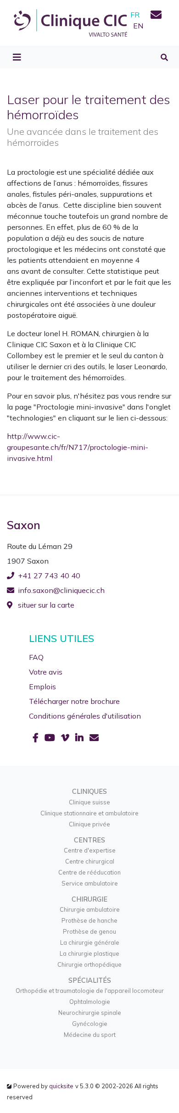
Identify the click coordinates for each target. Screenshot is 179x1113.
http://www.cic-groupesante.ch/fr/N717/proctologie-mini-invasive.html (77, 447)
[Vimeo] (66, 737)
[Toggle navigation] (17, 57)
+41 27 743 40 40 (49, 575)
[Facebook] (37, 737)
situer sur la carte (45, 604)
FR (135, 14)
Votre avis (45, 671)
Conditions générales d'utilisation (85, 715)
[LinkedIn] (80, 737)
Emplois (42, 686)
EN (138, 25)
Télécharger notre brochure (74, 701)
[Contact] (156, 16)
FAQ (36, 657)
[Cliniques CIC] (70, 22)
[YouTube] (51, 737)
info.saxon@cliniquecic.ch (61, 590)
